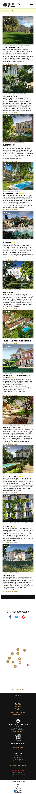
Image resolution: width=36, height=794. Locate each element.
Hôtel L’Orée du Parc (10, 476)
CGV (18, 786)
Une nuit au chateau (18, 761)
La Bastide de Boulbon (11, 193)
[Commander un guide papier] (18, 737)
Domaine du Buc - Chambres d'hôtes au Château (16, 376)
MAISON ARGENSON (9, 145)
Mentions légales (18, 790)
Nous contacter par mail (18, 731)
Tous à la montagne (18, 759)
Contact (18, 784)
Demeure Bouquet (9, 292)
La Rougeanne (8, 242)
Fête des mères (18, 757)
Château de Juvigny (9, 575)
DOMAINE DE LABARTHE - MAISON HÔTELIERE (17, 341)
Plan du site (18, 788)
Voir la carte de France (18, 712)
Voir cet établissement (10, 64)
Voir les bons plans (18, 770)
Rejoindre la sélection (18, 744)
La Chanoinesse (8, 527)
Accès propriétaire (18, 747)
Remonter (17, 695)
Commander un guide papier (18, 774)
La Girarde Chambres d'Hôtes (13, 48)
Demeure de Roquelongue (11, 428)
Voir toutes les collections (18, 765)
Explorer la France (18, 714)
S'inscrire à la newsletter (18, 772)
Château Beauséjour (10, 96)
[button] (28, 665)
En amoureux (18, 755)
